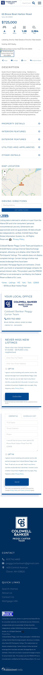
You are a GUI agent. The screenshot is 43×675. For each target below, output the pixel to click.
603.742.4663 (13, 559)
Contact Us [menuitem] (8, 597)
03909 (36, 282)
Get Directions (21, 210)
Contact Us (9, 325)
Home (4, 282)
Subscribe (17, 396)
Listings (12, 282)
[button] (33, 3)
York (24, 282)
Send (17, 482)
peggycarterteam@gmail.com (22, 563)
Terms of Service (25, 490)
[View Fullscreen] (4, 179)
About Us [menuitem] (7, 593)
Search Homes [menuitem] (10, 589)
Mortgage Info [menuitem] (10, 601)
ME (18, 282)
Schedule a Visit (29, 416)
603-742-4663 (13, 319)
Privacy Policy (18, 239)
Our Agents (18, 325)
